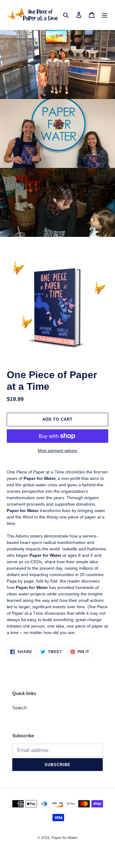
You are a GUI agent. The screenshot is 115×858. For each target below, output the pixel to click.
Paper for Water (65, 838)
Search (19, 707)
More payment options (57, 450)
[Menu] (104, 14)
